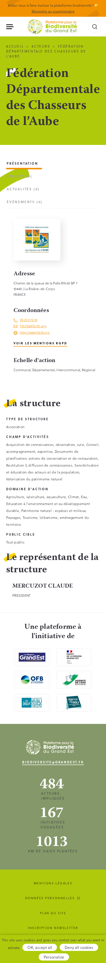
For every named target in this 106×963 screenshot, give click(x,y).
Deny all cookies (79, 947)
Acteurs (41, 46)
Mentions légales (53, 883)
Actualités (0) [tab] (23, 189)
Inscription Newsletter (53, 928)
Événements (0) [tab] (25, 201)
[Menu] (11, 26)
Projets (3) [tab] (19, 176)
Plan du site (53, 913)
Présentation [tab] (22, 163)
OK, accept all (39, 947)
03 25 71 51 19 (28, 319)
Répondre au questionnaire (53, 11)
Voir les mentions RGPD (40, 343)
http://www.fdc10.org (35, 332)
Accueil (15, 46)
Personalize (54, 957)
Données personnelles (50, 898)
